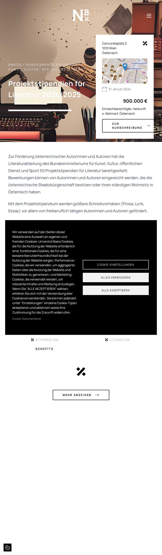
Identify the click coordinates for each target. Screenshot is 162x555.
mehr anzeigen (77, 395)
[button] (124, 67)
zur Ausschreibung (127, 125)
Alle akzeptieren (116, 290)
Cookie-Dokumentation (26, 318)
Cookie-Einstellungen (115, 264)
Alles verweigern (115, 277)
